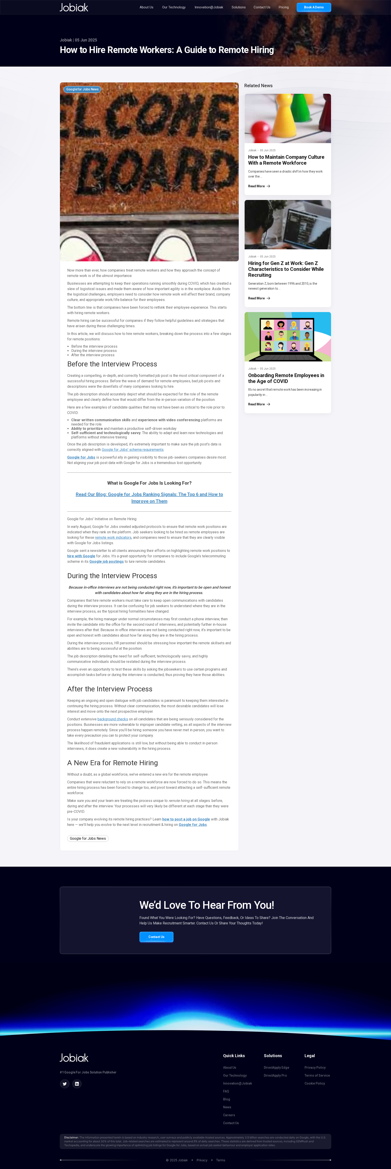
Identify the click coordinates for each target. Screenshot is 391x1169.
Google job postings (106, 561)
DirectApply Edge (276, 1067)
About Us (146, 7)
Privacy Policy (315, 1067)
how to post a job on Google (186, 819)
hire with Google (81, 556)
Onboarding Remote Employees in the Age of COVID (286, 378)
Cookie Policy (315, 1083)
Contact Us (262, 7)
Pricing (284, 7)
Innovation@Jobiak (209, 7)
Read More (256, 186)
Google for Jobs (81, 457)
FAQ (226, 1091)
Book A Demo (314, 7)
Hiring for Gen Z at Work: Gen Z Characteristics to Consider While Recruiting (286, 269)
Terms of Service (317, 1075)
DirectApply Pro (275, 1075)
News (227, 1107)
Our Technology (174, 7)
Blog (226, 1099)
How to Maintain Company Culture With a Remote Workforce (286, 160)
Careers (229, 1115)
